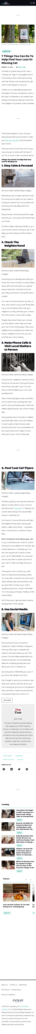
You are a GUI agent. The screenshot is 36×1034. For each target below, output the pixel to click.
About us (5, 985)
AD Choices (6, 990)
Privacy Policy (16, 990)
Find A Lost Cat (8, 759)
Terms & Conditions (8, 995)
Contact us (13, 985)
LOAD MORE (7, 700)
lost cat (20, 759)
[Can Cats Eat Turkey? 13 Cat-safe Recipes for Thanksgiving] (16, 892)
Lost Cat (17, 508)
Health (7, 913)
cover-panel (7, 756)
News (19, 820)
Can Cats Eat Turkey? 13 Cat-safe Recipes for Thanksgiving (16, 906)
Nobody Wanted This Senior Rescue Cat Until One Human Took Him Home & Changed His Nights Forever (25, 839)
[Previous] (26, 879)
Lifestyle (6, 51)
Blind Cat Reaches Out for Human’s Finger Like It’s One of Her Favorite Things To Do (25, 865)
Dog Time (22, 67)
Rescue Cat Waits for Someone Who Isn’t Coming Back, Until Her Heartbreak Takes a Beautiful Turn (25, 826)
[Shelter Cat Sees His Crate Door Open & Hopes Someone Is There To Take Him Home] (8, 852)
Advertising (23, 985)
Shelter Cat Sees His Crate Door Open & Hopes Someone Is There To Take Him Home (24, 852)
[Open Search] (31, 2)
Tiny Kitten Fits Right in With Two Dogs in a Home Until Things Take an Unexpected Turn (25, 813)
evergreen (19, 756)
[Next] (30, 879)
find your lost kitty (12, 140)
